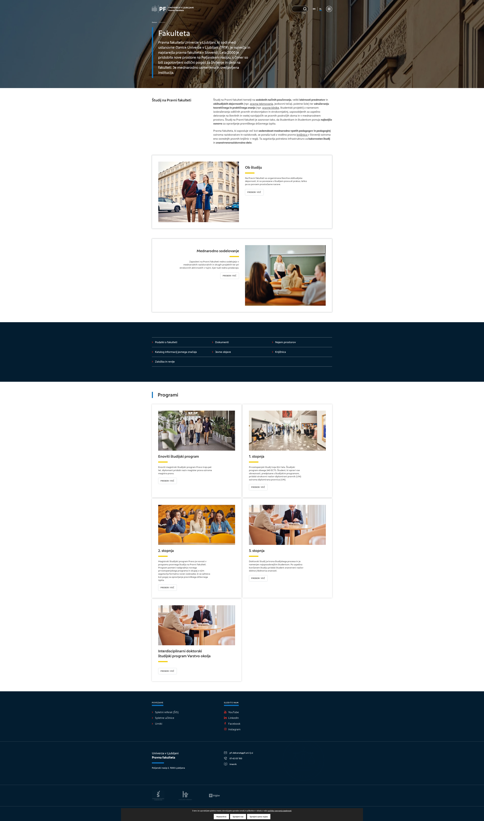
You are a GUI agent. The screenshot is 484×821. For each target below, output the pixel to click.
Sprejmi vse (238, 817)
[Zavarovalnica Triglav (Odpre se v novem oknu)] (214, 795)
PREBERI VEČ (258, 578)
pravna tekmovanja (261, 104)
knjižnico (302, 135)
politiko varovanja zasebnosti (280, 811)
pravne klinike (270, 108)
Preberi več (254, 192)
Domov (154, 22)
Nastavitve (221, 817)
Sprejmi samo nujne (259, 817)
